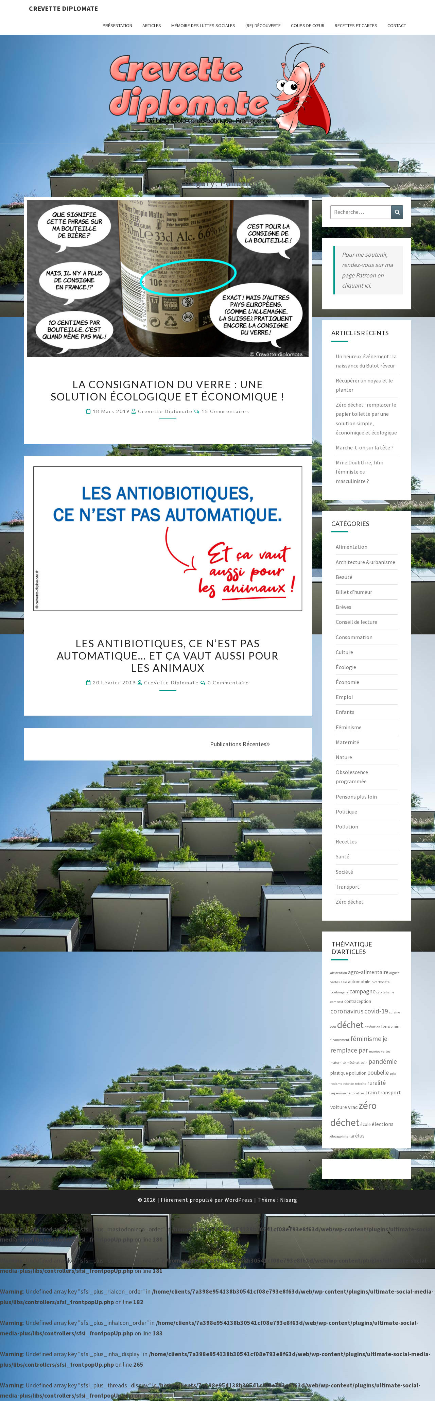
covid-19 (376, 1011)
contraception (357, 1001)
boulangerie (339, 992)
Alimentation (351, 546)
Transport (348, 886)
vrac (353, 1107)
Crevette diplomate (63, 8)
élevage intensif (342, 1136)
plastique (339, 1073)
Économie (347, 682)
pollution (357, 1073)
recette (348, 1083)
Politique (346, 811)
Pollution (347, 826)
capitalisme (385, 992)
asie (344, 982)
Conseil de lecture (356, 621)
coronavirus (346, 1011)
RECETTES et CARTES (356, 25)
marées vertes (379, 1051)
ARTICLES (151, 25)
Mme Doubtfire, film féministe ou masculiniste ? (359, 471)
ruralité (376, 1083)
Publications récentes (238, 744)
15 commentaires (225, 411)
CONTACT (396, 25)
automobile (359, 982)
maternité (338, 1062)
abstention (338, 973)
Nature (344, 757)
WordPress (239, 1199)
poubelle (378, 1072)
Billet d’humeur (354, 591)
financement (339, 1040)
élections (383, 1124)
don (333, 1027)
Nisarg (288, 1199)
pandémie (382, 1061)
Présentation (117, 25)
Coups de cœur (308, 25)
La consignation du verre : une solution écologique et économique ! (168, 390)
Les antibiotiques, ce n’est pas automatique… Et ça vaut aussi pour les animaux (168, 655)
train (371, 1092)
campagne (362, 991)
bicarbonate (380, 982)
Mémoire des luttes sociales (203, 25)
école (365, 1124)
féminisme (366, 1038)
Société (344, 871)
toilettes (357, 1093)
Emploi (344, 697)
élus (360, 1135)
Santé (342, 856)
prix (393, 1073)
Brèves (343, 606)
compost (336, 1002)
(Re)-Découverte (263, 25)
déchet (350, 1024)
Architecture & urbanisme (365, 562)
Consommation (354, 637)
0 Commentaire (228, 682)
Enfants (345, 711)
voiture (338, 1107)
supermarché (340, 1093)
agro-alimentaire (368, 972)
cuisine (394, 1012)
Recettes (346, 841)
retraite (360, 1083)
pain (364, 1062)
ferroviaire (391, 1026)
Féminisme (349, 727)
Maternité (347, 742)
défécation (372, 1027)
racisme (336, 1083)
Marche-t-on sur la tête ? (365, 447)
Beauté (344, 577)
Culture (344, 652)
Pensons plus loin (356, 796)
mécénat (353, 1062)
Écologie (346, 667)
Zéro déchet (350, 901)
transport (389, 1092)
